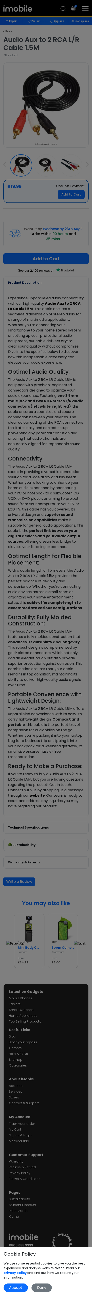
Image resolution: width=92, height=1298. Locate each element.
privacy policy (15, 1273)
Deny (41, 1287)
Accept (15, 1287)
